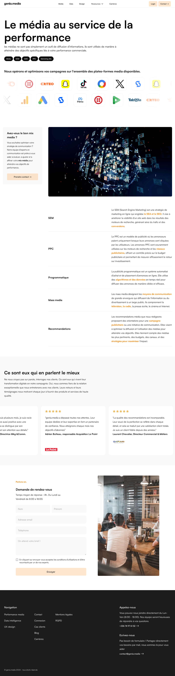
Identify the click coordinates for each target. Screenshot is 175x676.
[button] (97, 4)
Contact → (164, 4)
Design (82, 4)
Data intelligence (12, 620)
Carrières (113, 4)
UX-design (9, 626)
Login (153, 4)
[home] (12, 3)
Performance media (14, 614)
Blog (36, 632)
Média (60, 4)
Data (71, 4)
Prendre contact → (22, 177)
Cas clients (39, 626)
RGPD (58, 620)
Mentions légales (64, 614)
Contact (38, 614)
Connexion (39, 620)
